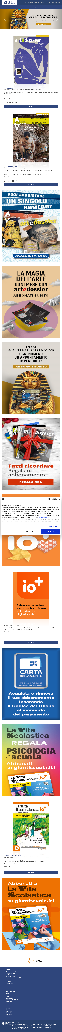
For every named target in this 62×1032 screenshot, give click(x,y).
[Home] (9, 2)
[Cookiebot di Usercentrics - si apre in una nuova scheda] (49, 499)
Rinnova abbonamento (11, 973)
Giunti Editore (9, 1011)
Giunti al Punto (9, 1013)
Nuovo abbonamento (11, 972)
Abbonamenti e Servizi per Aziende (14, 978)
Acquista (6, 7)
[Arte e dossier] (24, 960)
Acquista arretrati (39, 7)
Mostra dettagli (52, 526)
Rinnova (13, 7)
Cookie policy (9, 1001)
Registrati (57, 2)
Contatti (42, 2)
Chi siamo (8, 1010)
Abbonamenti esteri (25, 7)
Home (7, 993)
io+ (6, 986)
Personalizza (29, 531)
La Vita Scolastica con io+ (12, 988)
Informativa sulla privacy (12, 999)
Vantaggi (36, 2)
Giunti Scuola (9, 1014)
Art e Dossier (9, 985)
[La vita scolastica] (39, 960)
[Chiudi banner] (59, 499)
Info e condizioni (29, 2)
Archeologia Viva (10, 983)
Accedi (53, 2)
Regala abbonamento (11, 975)
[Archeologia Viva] (32, 960)
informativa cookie (43, 517)
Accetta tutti (50, 531)
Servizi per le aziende (54, 7)
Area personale (10, 998)
